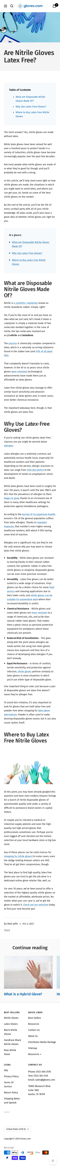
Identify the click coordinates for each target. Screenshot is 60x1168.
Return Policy (11, 1092)
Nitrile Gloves (11, 1018)
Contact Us (34, 1030)
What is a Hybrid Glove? (23, 994)
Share (7, 930)
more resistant (39, 612)
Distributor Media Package (42, 1042)
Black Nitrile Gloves (10, 1032)
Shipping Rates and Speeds (12, 1100)
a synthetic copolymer (25, 303)
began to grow (11, 498)
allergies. (9, 445)
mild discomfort (35, 470)
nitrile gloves (25, 671)
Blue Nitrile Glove (10, 1052)
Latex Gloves (11, 1024)
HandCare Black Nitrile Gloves (12, 1042)
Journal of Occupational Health (38, 514)
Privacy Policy (11, 1076)
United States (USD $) (16, 1129)
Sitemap (32, 1048)
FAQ (6, 1070)
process (12, 343)
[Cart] (54, 6)
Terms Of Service (9, 1084)
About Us (33, 1036)
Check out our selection (35, 904)
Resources (33, 1024)
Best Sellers (34, 1018)
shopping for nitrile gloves (18, 856)
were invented (19, 371)
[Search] (11, 6)
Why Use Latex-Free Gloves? (31, 106)
